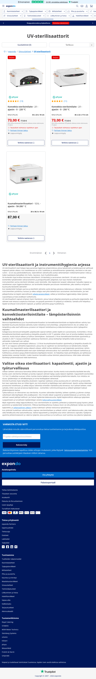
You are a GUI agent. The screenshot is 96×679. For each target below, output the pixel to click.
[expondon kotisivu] (5, 51)
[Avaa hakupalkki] (77, 6)
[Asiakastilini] (86, 6)
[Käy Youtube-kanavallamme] (3, 547)
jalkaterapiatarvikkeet (41, 294)
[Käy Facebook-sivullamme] (7, 547)
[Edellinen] (45, 253)
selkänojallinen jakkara (22, 407)
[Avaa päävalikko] (3, 6)
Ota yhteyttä (48, 475)
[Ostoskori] (91, 6)
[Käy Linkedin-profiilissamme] (11, 547)
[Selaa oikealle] (93, 23)
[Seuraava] (54, 253)
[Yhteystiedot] (82, 6)
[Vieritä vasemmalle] (3, 23)
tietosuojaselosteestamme (76, 450)
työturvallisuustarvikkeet (52, 400)
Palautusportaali (48, 482)
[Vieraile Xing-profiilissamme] (16, 547)
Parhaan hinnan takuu (19, 130)
